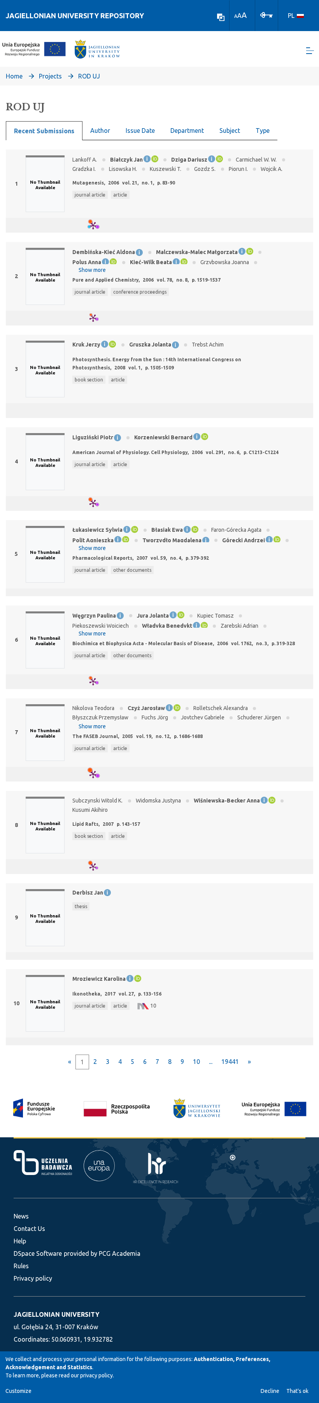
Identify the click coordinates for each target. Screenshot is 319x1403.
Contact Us (29, 1228)
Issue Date (140, 130)
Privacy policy (33, 1278)
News (21, 1216)
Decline (270, 1391)
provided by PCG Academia (102, 1253)
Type (263, 130)
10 (196, 1061)
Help (20, 1241)
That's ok (297, 1391)
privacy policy (96, 1375)
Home (14, 76)
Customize (18, 1391)
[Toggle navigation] (310, 50)
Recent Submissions (44, 130)
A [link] (235, 16)
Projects (50, 76)
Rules (21, 1265)
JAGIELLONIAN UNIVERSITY (56, 1314)
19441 (230, 1061)
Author (100, 130)
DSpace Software (38, 1253)
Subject (229, 130)
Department (187, 130)
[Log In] (266, 14)
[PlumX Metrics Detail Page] (98, 225)
